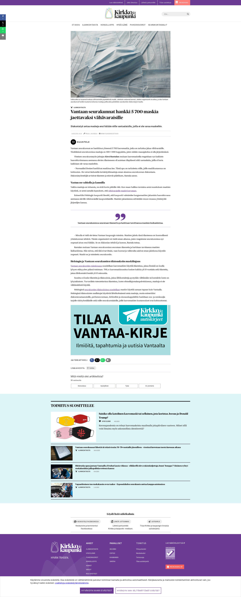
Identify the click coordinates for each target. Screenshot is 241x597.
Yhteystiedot (141, 549)
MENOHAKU (183, 3)
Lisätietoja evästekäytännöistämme (71, 583)
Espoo (112, 553)
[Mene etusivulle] (66, 547)
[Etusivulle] (120, 13)
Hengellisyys (91, 561)
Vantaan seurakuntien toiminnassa (86, 266)
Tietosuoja (140, 557)
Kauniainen (114, 557)
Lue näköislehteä (116, 3)
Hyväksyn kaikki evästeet (96, 590)
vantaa (91, 368)
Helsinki (113, 549)
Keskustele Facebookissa (88, 521)
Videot (88, 569)
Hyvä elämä (90, 553)
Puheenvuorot (92, 557)
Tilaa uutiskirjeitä (142, 561)
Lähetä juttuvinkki (148, 3)
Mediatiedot (140, 553)
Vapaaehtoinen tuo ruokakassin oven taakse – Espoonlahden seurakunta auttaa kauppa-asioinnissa (120, 484)
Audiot (89, 565)
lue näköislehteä (174, 543)
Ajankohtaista (92, 549)
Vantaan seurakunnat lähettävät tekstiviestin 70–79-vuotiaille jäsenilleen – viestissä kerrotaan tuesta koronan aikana (128, 447)
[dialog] (120, 586)
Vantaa (112, 561)
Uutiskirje (156, 521)
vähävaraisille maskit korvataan (122, 191)
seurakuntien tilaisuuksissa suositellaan (102, 289)
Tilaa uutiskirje (165, 3)
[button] (92, 360)
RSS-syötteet (91, 574)
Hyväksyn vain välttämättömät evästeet (138, 590)
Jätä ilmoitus (132, 3)
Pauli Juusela (91, 134)
